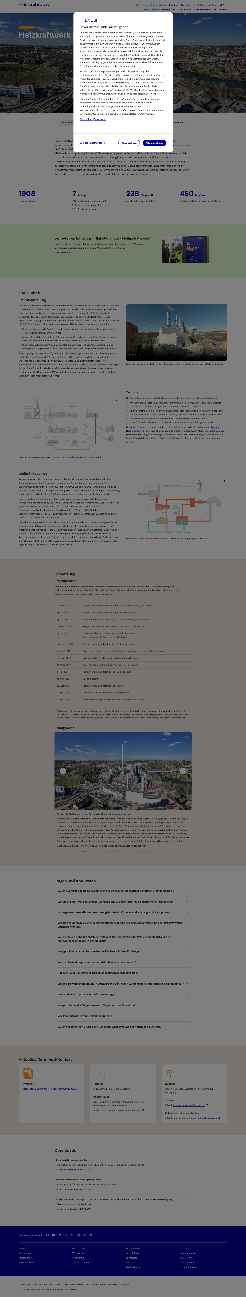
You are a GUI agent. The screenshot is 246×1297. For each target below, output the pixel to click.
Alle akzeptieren (154, 143)
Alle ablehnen (129, 143)
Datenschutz (86, 119)
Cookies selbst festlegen (92, 143)
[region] (123, 648)
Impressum (100, 119)
